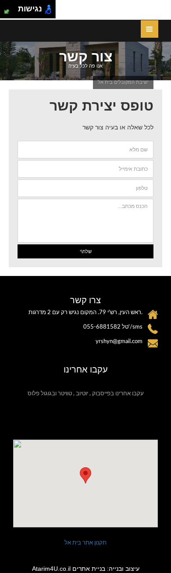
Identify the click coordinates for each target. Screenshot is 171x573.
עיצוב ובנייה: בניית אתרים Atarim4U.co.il (85, 568)
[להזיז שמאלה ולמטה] (6, 11)
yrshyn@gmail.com (119, 341)
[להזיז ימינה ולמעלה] (11, 6)
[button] (85, 475)
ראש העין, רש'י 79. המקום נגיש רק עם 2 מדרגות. (85, 312)
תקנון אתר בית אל (85, 542)
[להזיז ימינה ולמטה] (11, 11)
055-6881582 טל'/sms (112, 327)
